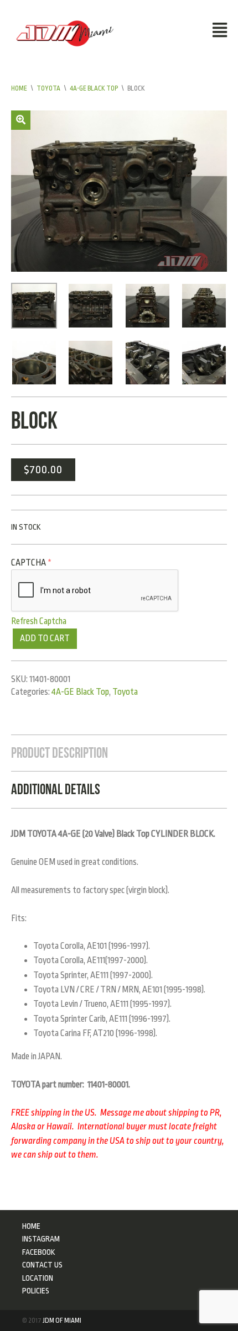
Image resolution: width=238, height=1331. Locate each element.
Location (37, 1278)
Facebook (38, 1252)
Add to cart (45, 638)
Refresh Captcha (38, 621)
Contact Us (42, 1264)
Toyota (48, 88)
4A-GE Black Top (94, 88)
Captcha (31, 563)
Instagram (41, 1238)
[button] (20, 120)
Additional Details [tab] (55, 789)
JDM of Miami (62, 1320)
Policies (35, 1290)
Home (19, 88)
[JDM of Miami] (65, 33)
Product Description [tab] (59, 752)
